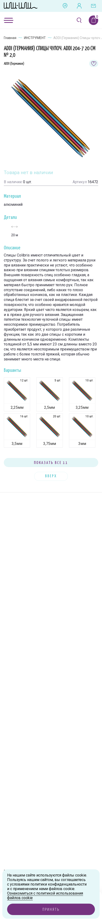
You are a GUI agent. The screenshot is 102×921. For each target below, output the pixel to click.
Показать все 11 (51, 463)
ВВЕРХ (51, 476)
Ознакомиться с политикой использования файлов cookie (45, 895)
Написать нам (93, 6)
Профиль (79, 6)
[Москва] (65, 6)
